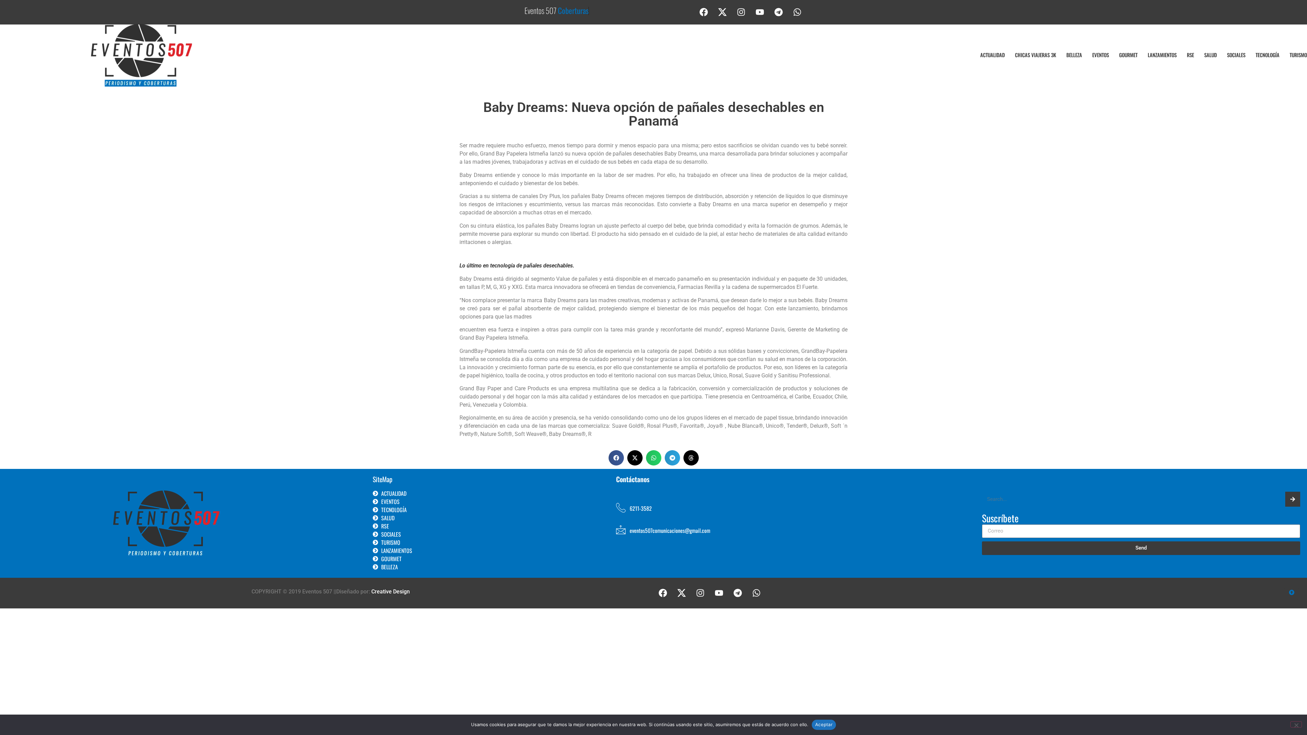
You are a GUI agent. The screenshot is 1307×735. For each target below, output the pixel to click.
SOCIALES (1236, 55)
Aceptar (824, 724)
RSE (1190, 55)
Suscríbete (1000, 518)
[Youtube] (760, 11)
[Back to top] (1291, 593)
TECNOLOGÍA (1267, 55)
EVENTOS (1100, 55)
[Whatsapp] (797, 11)
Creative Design (390, 591)
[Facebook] (703, 11)
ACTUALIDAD (992, 55)
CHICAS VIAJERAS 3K (1035, 55)
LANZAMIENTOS (1162, 55)
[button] (616, 458)
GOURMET (1128, 55)
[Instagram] (741, 11)
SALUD (1210, 55)
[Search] (1292, 499)
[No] (1296, 724)
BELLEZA (1074, 55)
